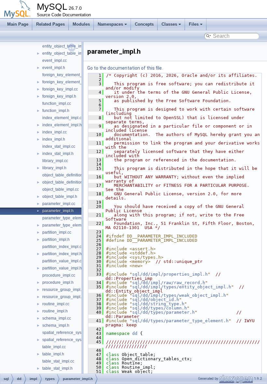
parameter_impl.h (58, 211)
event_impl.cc (54, 60)
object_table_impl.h (59, 196)
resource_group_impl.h (63, 297)
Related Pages (50, 24)
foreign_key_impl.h (59, 96)
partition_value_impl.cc (62, 261)
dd (134, 333)
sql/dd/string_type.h (158, 303)
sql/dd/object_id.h (155, 299)
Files (194, 24)
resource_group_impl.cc (63, 289)
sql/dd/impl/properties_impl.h (170, 274)
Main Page (17, 24)
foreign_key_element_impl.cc (68, 75)
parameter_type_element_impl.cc (72, 218)
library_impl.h (54, 168)
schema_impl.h (55, 325)
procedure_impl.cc (58, 275)
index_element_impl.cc (62, 118)
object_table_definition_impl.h (69, 182)
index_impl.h (53, 139)
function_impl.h (55, 110)
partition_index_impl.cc (62, 246)
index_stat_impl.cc (58, 146)
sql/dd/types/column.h (159, 308)
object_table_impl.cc (60, 189)
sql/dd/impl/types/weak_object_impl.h (179, 295)
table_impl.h (53, 354)
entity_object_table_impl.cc (66, 46)
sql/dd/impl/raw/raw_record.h (168, 282)
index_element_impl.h (62, 125)
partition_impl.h (56, 239)
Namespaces (110, 24)
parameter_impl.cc (58, 203)
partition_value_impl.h (62, 268)
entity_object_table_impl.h (65, 53)
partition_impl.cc (56, 232)
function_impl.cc (56, 103)
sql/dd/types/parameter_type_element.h (180, 320)
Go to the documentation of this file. (125, 68)
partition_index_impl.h (62, 254)
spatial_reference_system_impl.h (71, 339)
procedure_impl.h (58, 282)
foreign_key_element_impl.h (67, 82)
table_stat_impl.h (57, 368)
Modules (81, 24)
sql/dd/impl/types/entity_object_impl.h (181, 286)
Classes (169, 24)
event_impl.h (53, 67)
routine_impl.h (55, 311)
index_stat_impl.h (58, 153)
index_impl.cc (54, 132)
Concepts (144, 24)
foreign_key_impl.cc (60, 89)
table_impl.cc (54, 347)
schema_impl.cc (56, 318)
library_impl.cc (55, 160)
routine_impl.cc (55, 304)
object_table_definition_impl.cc (69, 175)
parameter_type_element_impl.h (71, 225)
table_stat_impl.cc (58, 361)
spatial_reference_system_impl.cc (72, 332)
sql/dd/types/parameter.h (163, 312)
